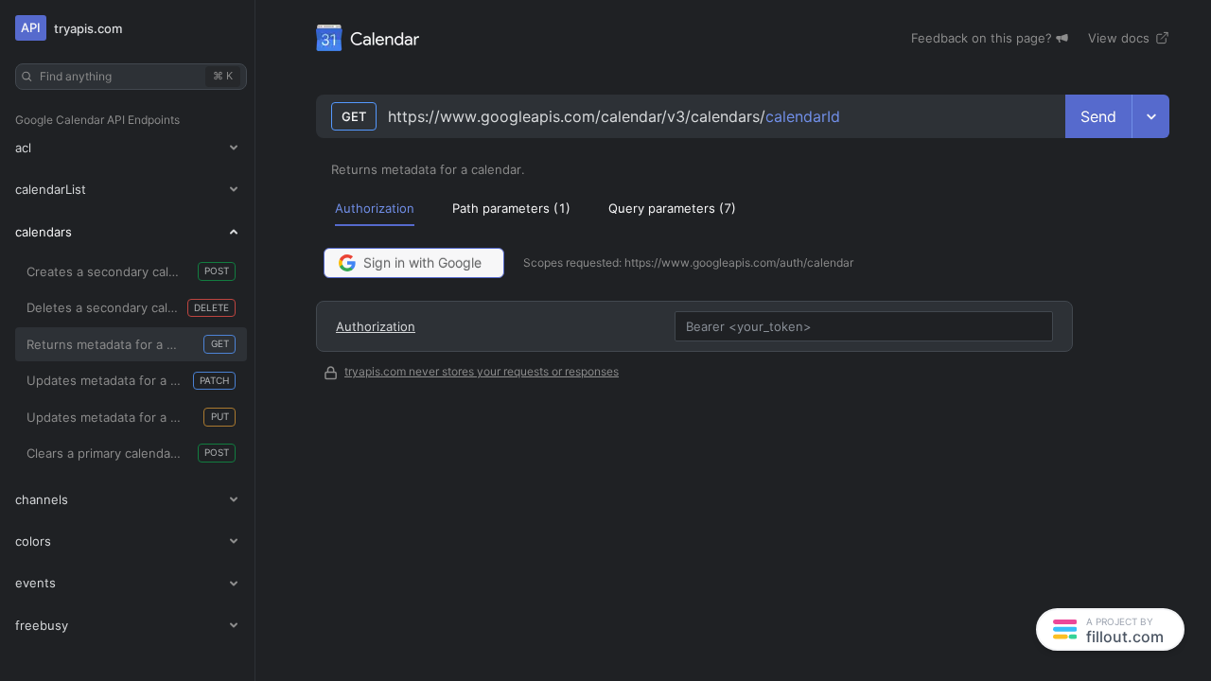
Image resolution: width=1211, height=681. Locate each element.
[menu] (742, 207)
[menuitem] (374, 208)
